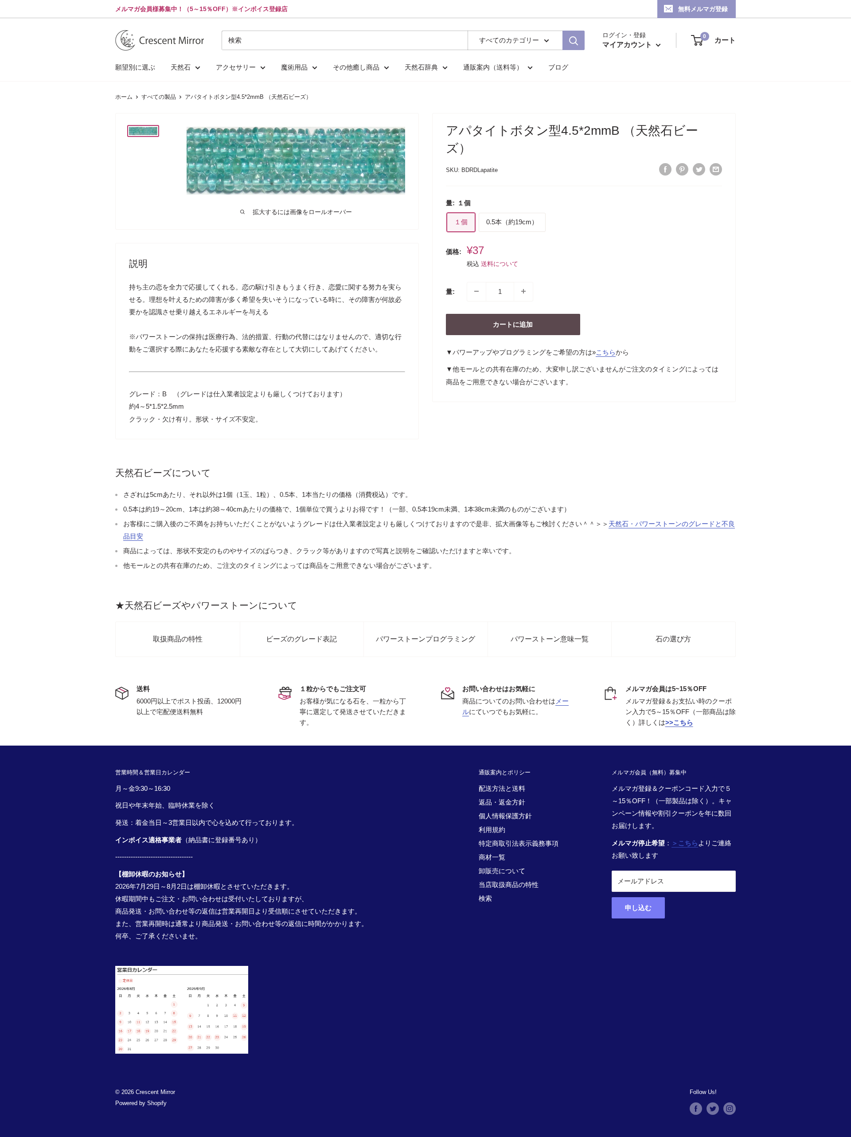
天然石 (181, 67)
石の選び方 (673, 639)
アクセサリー (236, 67)
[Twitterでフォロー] (713, 1108)
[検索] (573, 40)
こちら (606, 352)
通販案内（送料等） (493, 67)
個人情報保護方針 (505, 816)
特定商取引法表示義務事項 (518, 843)
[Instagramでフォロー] (729, 1108)
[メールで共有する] (716, 169)
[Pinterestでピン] (682, 169)
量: (450, 291)
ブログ (558, 67)
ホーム (124, 97)
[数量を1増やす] (523, 291)
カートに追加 (513, 324)
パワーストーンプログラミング (425, 639)
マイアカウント (628, 44)
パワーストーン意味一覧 (550, 639)
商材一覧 (492, 857)
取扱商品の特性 (178, 639)
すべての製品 (158, 97)
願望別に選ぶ (135, 67)
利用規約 (492, 829)
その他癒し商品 (356, 67)
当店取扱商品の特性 (509, 884)
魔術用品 (294, 67)
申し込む (638, 907)
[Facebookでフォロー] (696, 1108)
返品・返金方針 (502, 802)
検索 (485, 898)
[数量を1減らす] (476, 291)
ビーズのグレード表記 (301, 639)
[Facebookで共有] (665, 169)
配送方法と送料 (502, 788)
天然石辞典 (421, 67)
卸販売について (502, 871)
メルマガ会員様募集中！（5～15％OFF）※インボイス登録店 (201, 8)
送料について (499, 263)
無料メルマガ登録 (703, 8)
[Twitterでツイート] (699, 169)
